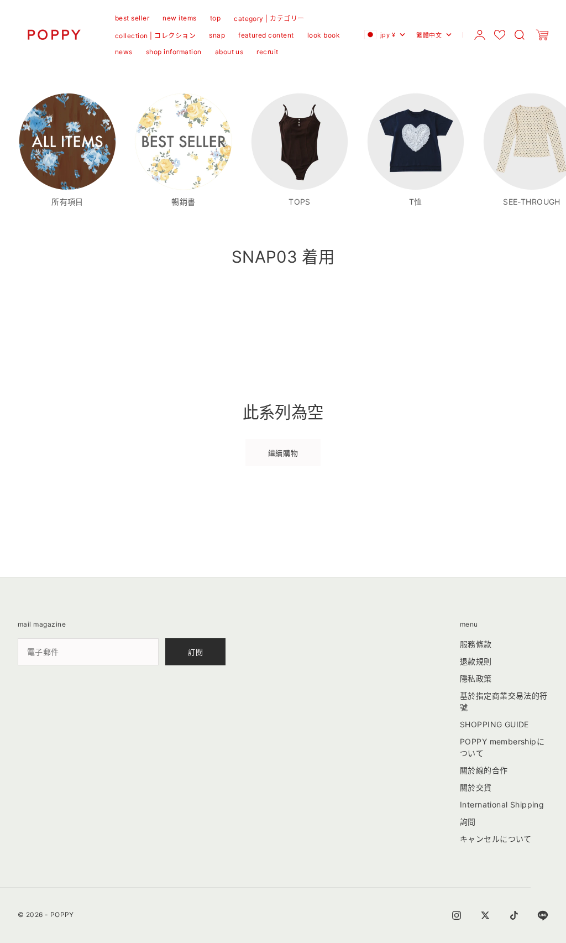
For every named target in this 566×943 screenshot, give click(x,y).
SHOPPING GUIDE (494, 724)
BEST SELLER (132, 18)
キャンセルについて (496, 838)
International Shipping (502, 804)
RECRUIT (267, 52)
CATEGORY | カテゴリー (269, 18)
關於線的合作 (484, 770)
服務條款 (476, 644)
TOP (215, 18)
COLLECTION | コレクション (155, 36)
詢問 (468, 821)
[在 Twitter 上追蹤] (485, 915)
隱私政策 (476, 678)
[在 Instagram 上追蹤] (456, 915)
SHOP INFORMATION (174, 52)
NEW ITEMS (179, 18)
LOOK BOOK (323, 35)
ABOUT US (229, 52)
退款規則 (476, 661)
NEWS (124, 52)
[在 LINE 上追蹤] (542, 915)
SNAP (217, 35)
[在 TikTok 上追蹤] (514, 915)
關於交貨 (476, 787)
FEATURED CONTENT (266, 35)
